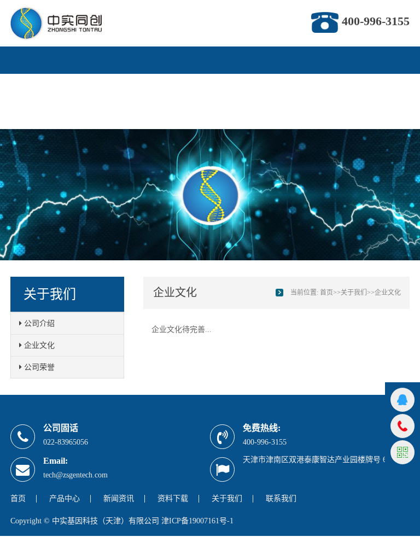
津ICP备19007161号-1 (197, 521)
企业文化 (38, 345)
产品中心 (71, 78)
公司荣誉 (38, 367)
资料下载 (179, 78)
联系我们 (36, 119)
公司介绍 (38, 323)
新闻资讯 (125, 78)
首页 (27, 78)
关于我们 (234, 78)
